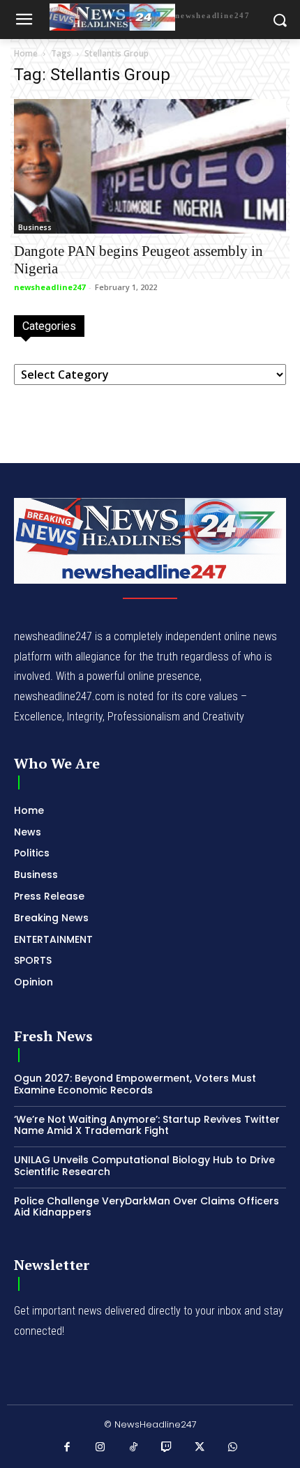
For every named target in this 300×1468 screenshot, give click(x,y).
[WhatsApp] (233, 1448)
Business (35, 227)
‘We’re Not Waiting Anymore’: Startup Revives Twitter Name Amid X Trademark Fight (147, 1125)
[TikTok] (134, 1448)
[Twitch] (166, 1448)
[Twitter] (200, 1448)
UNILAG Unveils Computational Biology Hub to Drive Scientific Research (144, 1166)
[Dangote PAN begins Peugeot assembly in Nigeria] (150, 166)
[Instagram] (100, 1448)
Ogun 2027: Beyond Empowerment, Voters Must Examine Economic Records (135, 1084)
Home (26, 53)
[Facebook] (67, 1448)
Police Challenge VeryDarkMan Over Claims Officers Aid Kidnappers (146, 1207)
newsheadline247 (49, 287)
